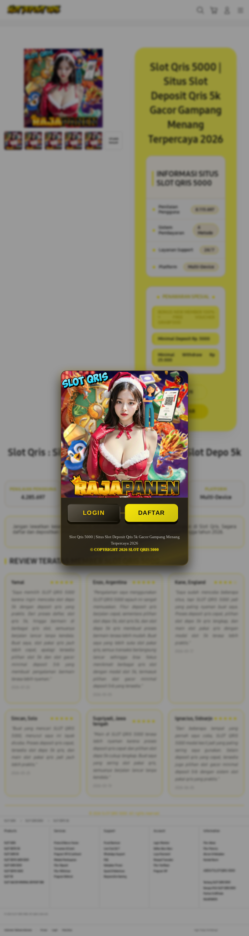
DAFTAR (151, 512)
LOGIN (94, 512)
